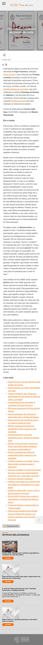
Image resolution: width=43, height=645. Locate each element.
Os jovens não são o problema (20, 479)
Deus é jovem (9, 75)
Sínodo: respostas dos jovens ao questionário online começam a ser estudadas (22, 429)
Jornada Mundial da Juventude (15, 89)
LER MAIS (8, 558)
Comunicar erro (11, 526)
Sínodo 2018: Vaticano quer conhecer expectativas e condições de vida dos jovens (23, 499)
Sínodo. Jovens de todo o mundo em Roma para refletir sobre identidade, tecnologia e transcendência (23, 446)
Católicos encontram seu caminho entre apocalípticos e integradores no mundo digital (24, 485)
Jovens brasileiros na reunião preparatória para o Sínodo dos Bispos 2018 (23, 438)
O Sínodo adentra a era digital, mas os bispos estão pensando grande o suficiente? (23, 464)
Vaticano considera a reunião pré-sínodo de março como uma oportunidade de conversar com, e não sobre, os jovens (24, 473)
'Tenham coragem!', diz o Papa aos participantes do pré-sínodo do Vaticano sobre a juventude (24, 397)
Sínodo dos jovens (18, 101)
